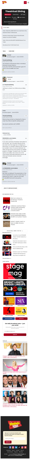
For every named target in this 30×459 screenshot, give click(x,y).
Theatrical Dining (7, 60)
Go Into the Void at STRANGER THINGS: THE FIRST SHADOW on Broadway (19, 236)
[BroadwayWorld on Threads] (22, 447)
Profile (9, 79)
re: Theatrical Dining (8, 84)
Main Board (8, 14)
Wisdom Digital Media (18, 454)
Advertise (8, 450)
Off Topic (23, 14)
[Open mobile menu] (28, 2)
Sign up (15, 334)
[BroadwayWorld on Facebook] (10, 447)
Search (14, 17)
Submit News (10, 452)
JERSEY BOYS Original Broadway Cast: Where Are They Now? (15, 388)
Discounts (21, 318)
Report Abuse (22, 17)
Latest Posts (15, 14)
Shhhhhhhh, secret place (9, 138)
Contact (17, 450)
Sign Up (8, 442)
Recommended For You (8, 194)
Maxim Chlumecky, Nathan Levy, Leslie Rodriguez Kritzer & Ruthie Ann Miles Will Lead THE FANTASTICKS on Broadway (15, 405)
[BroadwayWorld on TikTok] (19, 447)
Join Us (22, 450)
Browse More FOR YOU (14, 230)
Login (22, 2)
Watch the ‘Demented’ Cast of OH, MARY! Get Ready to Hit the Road (19, 242)
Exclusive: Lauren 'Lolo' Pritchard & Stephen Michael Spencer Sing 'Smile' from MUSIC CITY (20, 253)
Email (4, 51)
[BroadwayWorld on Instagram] (13, 447)
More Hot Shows (8, 318)
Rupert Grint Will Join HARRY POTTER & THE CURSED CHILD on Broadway (14, 356)
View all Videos (6, 258)
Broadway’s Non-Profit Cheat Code (11, 45)
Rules (16, 18)
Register (17, 2)
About (13, 450)
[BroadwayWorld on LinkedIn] (16, 447)
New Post (9, 17)
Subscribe (11, 51)
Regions (16, 452)
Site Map (21, 452)
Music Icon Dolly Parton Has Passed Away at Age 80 (14, 372)
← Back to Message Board (9, 21)
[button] (25, 2)
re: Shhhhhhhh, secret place (10, 168)
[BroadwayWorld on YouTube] (25, 447)
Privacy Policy (18, 455)
